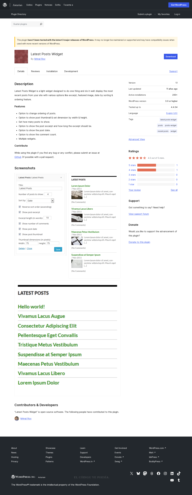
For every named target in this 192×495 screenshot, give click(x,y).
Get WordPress (179, 5)
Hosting (14, 457)
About (14, 448)
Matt (152, 452)
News (13, 452)
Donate (119, 457)
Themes (49, 452)
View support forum (139, 214)
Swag (118, 461)
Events (118, 452)
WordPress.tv (87, 461)
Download (171, 56)
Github (17, 157)
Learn (82, 448)
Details (20, 71)
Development (71, 71)
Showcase (50, 448)
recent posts (163, 131)
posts (160, 125)
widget (173, 131)
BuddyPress (156, 461)
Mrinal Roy (39, 58)
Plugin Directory (18, 14)
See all (174, 190)
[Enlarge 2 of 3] (116, 176)
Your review (135, 190)
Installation (52, 71)
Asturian (41, 477)
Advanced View (137, 139)
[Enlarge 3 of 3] (116, 284)
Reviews (35, 71)
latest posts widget (168, 120)
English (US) (172, 113)
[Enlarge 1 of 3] (62, 176)
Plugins (49, 457)
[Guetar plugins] (41, 24)
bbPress (154, 457)
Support (173, 71)
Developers (85, 457)
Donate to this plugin (139, 242)
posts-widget (170, 125)
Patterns (50, 461)
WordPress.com (157, 448)
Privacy (14, 461)
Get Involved (121, 448)
